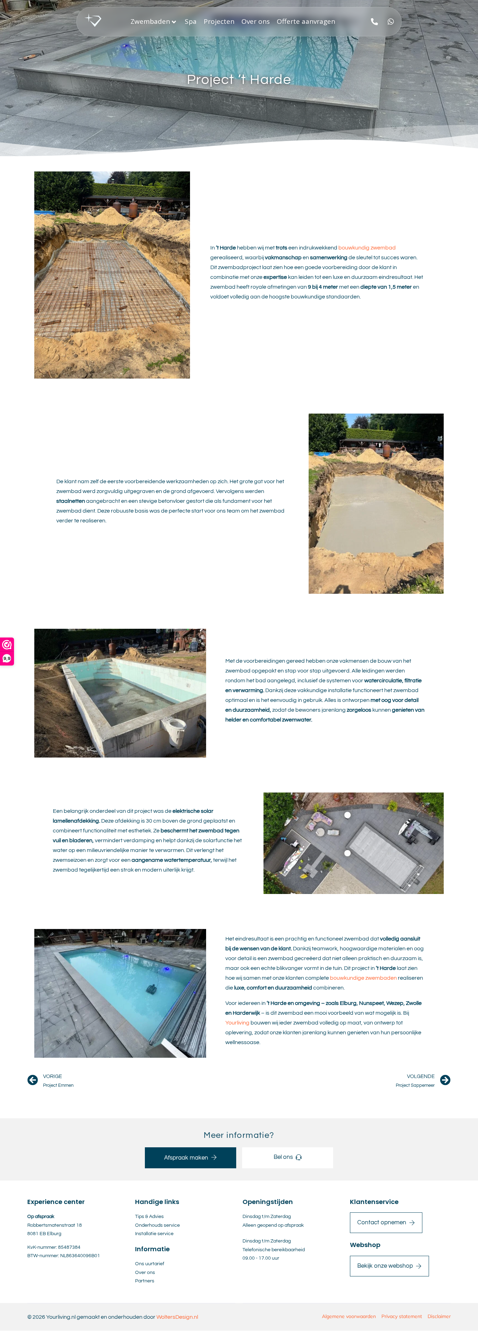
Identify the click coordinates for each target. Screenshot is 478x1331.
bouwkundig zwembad (367, 248)
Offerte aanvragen (306, 21)
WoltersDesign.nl (177, 1317)
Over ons (255, 21)
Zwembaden (150, 21)
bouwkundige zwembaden (363, 978)
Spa (191, 21)
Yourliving (238, 1023)
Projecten (219, 21)
